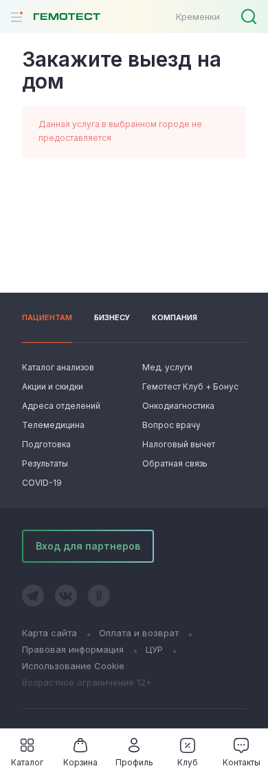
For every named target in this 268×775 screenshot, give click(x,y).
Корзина (80, 762)
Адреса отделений (61, 406)
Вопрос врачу (171, 425)
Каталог (27, 762)
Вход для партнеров (88, 546)
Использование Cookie (73, 665)
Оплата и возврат (139, 632)
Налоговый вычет (178, 444)
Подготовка (46, 444)
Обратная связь (175, 463)
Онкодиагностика (178, 406)
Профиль (134, 762)
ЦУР (154, 649)
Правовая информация (73, 649)
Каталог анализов (58, 367)
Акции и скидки (52, 386)
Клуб (187, 762)
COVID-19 (42, 483)
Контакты (241, 762)
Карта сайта (49, 632)
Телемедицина (53, 425)
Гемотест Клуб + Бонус (189, 386)
